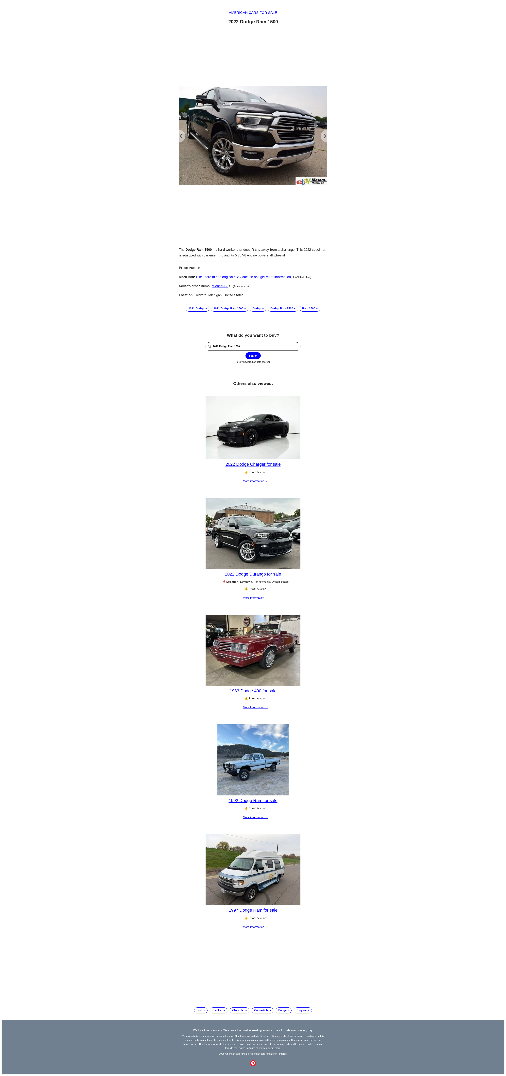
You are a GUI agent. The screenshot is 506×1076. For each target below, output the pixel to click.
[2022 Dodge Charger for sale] (253, 458)
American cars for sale (253, 13)
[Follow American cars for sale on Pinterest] (253, 1065)
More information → (255, 480)
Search (253, 355)
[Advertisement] (253, 56)
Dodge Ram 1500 (281, 308)
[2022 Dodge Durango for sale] (253, 568)
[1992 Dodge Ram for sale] (253, 794)
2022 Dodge (196, 308)
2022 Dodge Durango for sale (253, 574)
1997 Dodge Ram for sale (253, 910)
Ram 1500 (308, 308)
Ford (200, 1010)
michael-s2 (220, 286)
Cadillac (217, 1010)
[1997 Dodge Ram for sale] (253, 904)
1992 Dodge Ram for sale (253, 800)
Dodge (256, 308)
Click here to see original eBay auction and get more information (243, 277)
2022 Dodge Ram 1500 (228, 308)
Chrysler (301, 1010)
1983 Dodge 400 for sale (253, 690)
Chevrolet (238, 1010)
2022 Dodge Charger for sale (253, 464)
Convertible (261, 1010)
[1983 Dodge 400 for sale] (253, 684)
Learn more (274, 1048)
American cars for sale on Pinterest (268, 1053)
